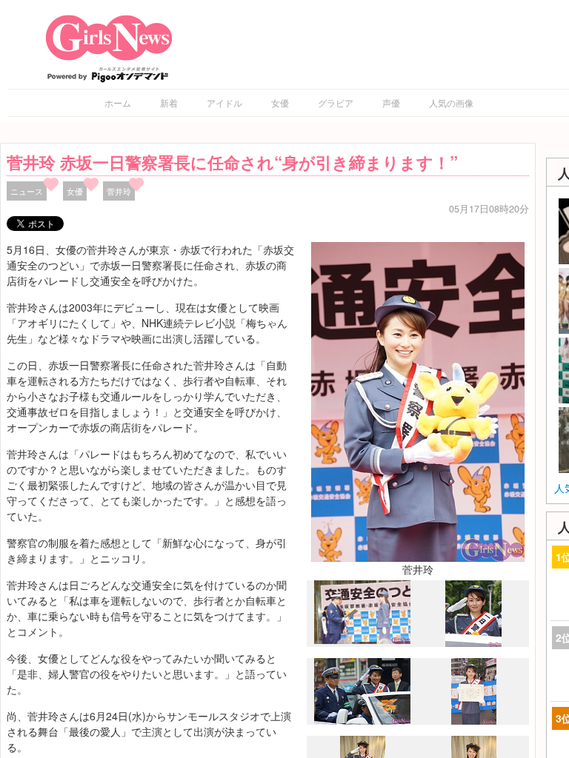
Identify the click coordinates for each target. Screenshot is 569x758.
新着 (169, 102)
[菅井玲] (418, 399)
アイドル (224, 102)
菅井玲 (119, 191)
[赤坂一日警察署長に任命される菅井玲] (362, 640)
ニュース (26, 191)
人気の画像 (451, 102)
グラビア (335, 102)
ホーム (117, 102)
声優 (391, 102)
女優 (280, 102)
